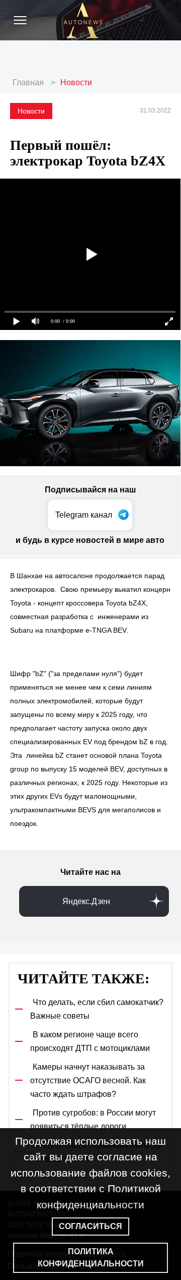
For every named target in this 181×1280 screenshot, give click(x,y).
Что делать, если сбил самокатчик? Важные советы (96, 1009)
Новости (76, 82)
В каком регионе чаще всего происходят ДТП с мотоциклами (90, 1041)
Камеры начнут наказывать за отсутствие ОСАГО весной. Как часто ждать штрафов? (88, 1080)
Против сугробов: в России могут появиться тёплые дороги (93, 1119)
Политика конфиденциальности (91, 1257)
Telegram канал (83, 515)
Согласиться (90, 1226)
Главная (28, 82)
